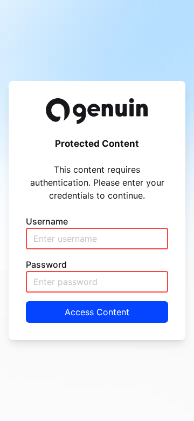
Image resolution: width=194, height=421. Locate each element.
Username (47, 221)
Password (46, 264)
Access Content (97, 312)
